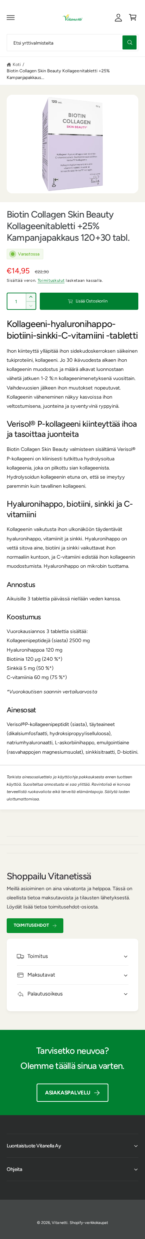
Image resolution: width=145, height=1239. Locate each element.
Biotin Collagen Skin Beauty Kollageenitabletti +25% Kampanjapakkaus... (58, 74)
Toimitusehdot (31, 925)
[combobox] (72, 42)
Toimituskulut (51, 280)
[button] (11, 17)
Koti (17, 64)
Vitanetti (59, 1222)
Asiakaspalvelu (67, 1093)
